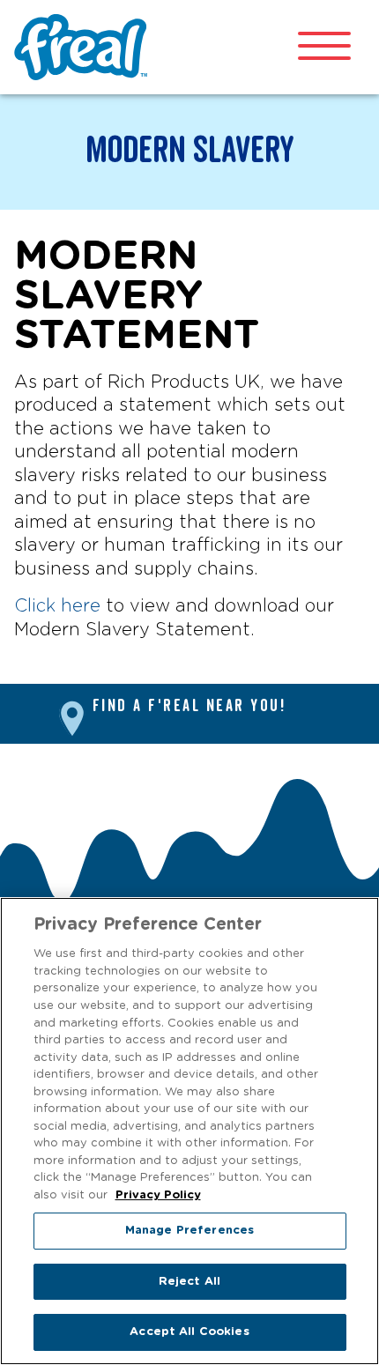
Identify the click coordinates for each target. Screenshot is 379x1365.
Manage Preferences (189, 1230)
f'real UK (84, 47)
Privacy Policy (158, 1195)
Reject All (189, 1281)
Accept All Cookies (189, 1332)
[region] (189, 1131)
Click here (57, 606)
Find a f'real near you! (190, 706)
